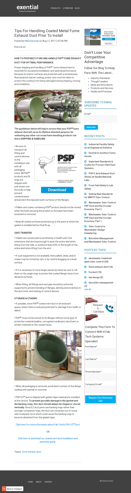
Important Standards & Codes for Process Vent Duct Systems (99, 164)
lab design (96, 277)
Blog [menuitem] (77, 8)
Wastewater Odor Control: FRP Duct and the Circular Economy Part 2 (100, 206)
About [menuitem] (38, 482)
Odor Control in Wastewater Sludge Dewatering (94, 229)
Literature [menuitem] (68, 8)
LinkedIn (28, 47)
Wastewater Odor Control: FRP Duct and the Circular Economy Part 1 (100, 217)
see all (87, 289)
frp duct (95, 272)
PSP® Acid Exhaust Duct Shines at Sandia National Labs (99, 176)
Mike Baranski (32, 41)
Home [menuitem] (30, 482)
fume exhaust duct (31, 452)
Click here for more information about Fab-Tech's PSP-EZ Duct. (48, 424)
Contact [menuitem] (48, 482)
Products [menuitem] (55, 8)
